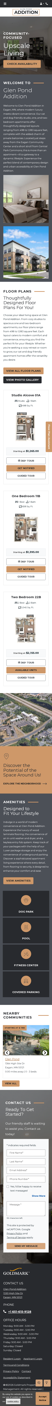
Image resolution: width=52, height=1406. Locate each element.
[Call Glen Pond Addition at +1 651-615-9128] (47, 3)
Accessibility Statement (16, 1377)
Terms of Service (16, 1237)
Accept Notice (42, 1398)
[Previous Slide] (7, 1052)
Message (15, 1204)
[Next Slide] (45, 1052)
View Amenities (18, 880)
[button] (42, 3)
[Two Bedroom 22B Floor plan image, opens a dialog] (26, 628)
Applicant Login (32, 1358)
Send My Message (26, 1246)
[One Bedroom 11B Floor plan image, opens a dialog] (26, 527)
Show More (38, 1195)
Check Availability (22, 63)
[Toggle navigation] (5, 3)
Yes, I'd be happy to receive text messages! (25, 1188)
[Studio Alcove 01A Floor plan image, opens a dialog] (26, 426)
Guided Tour (31, 475)
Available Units (30, 670)
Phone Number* (19, 1179)
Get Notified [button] (32, 468)
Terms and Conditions (16, 1365)
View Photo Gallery (22, 379)
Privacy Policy (14, 1233)
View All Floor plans (23, 370)
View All (11, 1083)
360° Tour (33, 460)
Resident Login (12, 1358)
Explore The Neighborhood (22, 783)
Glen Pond (12, 1059)
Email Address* (18, 1170)
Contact (26, 1371)
